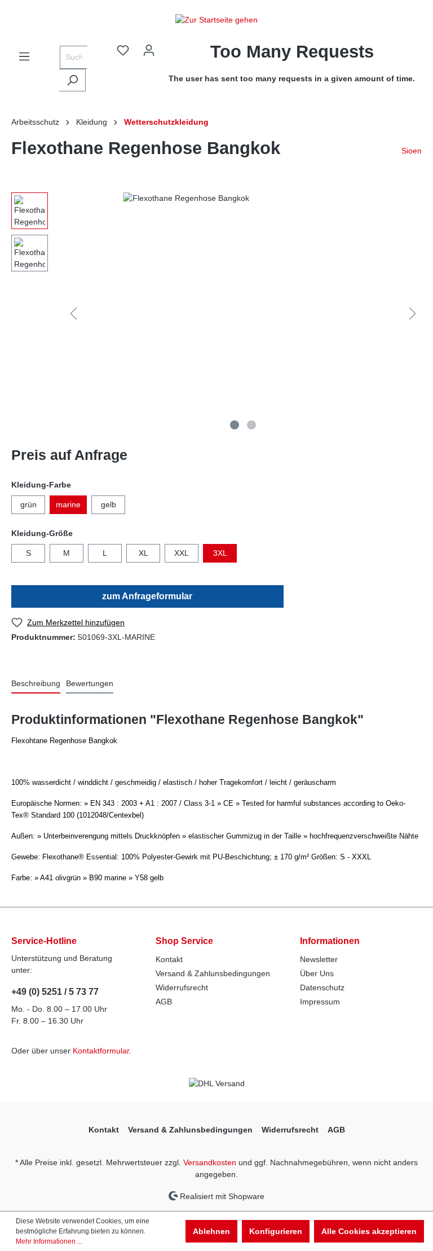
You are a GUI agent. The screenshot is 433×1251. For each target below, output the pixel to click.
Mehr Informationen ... (49, 1241)
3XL (220, 553)
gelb (108, 504)
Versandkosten (209, 1162)
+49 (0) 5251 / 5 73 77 (55, 992)
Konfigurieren (275, 1231)
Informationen (330, 941)
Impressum (320, 1001)
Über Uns (317, 973)
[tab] (35, 684)
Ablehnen (211, 1231)
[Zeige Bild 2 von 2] (251, 424)
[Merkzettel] (123, 50)
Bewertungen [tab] (89, 683)
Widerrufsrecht (182, 987)
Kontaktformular (101, 1050)
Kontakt (169, 959)
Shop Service (184, 941)
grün (28, 504)
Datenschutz (322, 987)
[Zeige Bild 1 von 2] (234, 424)
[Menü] (24, 56)
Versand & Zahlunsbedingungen (213, 973)
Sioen (411, 150)
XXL (181, 553)
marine (68, 504)
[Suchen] (72, 80)
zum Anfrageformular (147, 596)
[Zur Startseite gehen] (216, 20)
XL (143, 553)
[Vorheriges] (73, 313)
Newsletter (319, 959)
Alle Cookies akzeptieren (369, 1231)
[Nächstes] (412, 313)
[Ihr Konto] (149, 50)
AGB (164, 1001)
